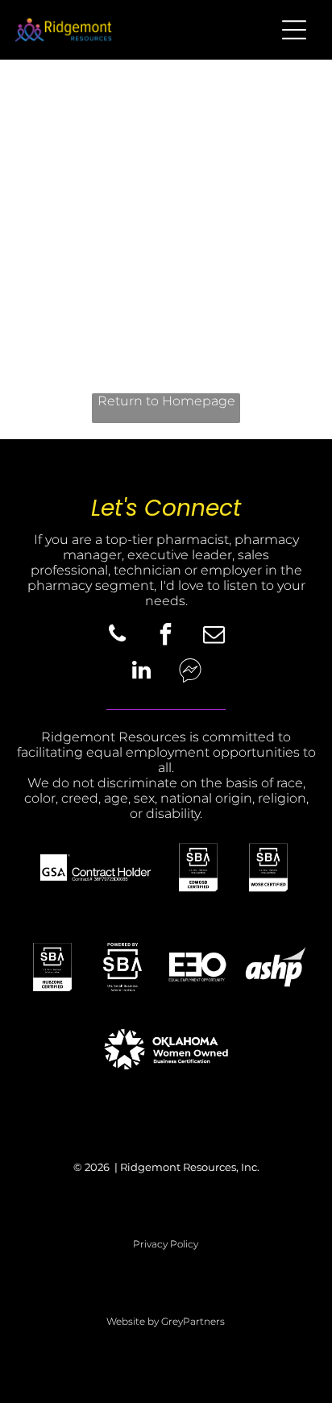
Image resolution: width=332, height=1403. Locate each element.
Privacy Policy (165, 1244)
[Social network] (190, 672)
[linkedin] (142, 672)
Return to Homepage (166, 401)
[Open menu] (294, 30)
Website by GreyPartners (165, 1321)
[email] (214, 636)
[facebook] (166, 636)
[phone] (118, 636)
